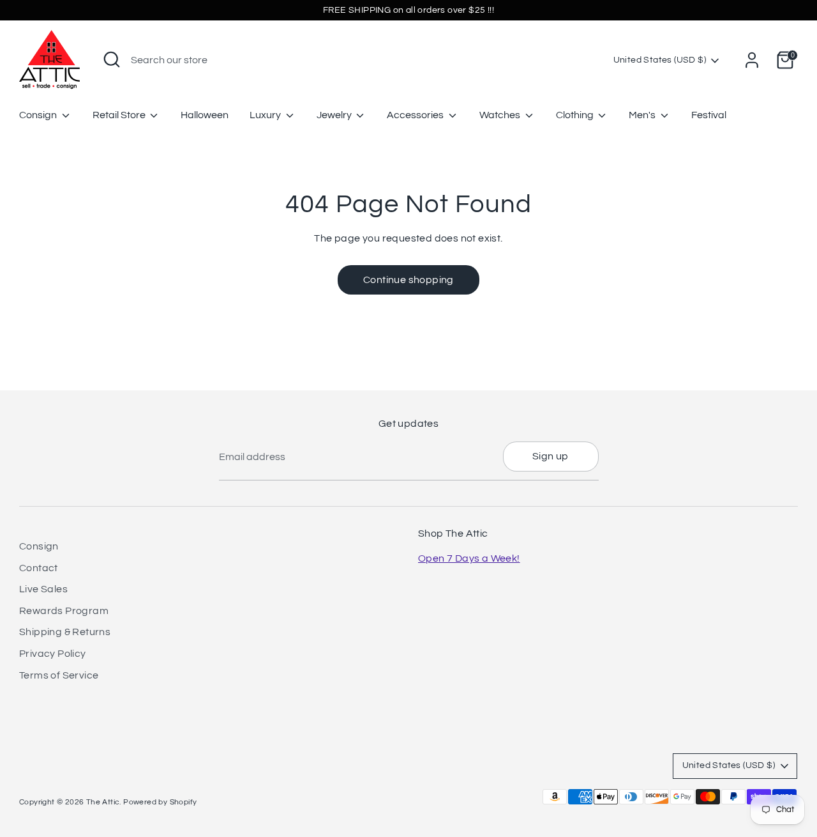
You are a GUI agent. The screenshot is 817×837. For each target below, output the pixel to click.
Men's (643, 115)
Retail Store (120, 115)
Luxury (266, 115)
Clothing (576, 115)
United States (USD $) (659, 60)
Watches (500, 115)
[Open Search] (111, 59)
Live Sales (43, 589)
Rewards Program (64, 611)
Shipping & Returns (64, 632)
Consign (39, 115)
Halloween (205, 115)
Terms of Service (58, 675)
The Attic (103, 802)
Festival (708, 115)
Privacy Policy (52, 654)
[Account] (752, 60)
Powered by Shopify (160, 802)
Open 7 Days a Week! (469, 558)
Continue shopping (408, 280)
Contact (38, 568)
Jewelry (335, 115)
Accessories (416, 115)
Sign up (550, 456)
